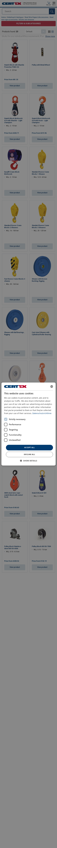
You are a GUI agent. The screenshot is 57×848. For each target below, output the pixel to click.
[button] (28, 460)
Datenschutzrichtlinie (41, 413)
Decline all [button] (29, 454)
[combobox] (51, 386)
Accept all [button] (29, 447)
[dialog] (28, 424)
